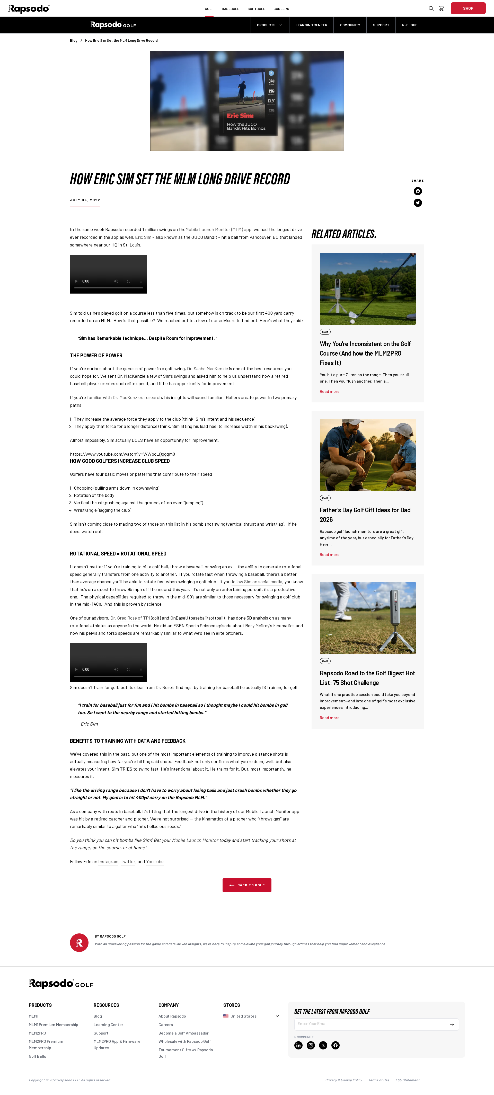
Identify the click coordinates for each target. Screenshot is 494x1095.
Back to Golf (250, 885)
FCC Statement (407, 1080)
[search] (431, 9)
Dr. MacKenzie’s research (137, 397)
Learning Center (108, 1024)
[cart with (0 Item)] (441, 9)
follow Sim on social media (257, 581)
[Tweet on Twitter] (418, 202)
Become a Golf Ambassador (183, 1032)
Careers (165, 1024)
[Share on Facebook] (418, 191)
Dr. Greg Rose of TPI (130, 618)
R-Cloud (410, 25)
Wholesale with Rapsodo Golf (184, 1041)
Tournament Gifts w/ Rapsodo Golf (185, 1052)
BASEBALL (230, 8)
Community (350, 25)
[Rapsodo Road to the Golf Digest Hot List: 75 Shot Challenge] (368, 618)
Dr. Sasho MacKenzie (207, 368)
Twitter (128, 861)
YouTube (155, 861)
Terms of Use (378, 1080)
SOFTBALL (256, 8)
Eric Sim (143, 237)
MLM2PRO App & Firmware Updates (117, 1044)
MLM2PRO (37, 1032)
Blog (73, 40)
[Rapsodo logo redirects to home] (29, 8)
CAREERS (281, 8)
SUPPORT (381, 25)
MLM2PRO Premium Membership (46, 1044)
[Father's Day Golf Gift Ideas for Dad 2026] (368, 455)
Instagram (108, 861)
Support (101, 1032)
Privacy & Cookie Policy (343, 1080)
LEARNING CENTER (311, 25)
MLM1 (33, 1015)
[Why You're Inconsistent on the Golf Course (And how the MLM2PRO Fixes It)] (368, 289)
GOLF (209, 8)
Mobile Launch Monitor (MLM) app (218, 229)
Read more (330, 391)
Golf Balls (37, 1056)
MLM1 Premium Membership (53, 1024)
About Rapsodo (172, 1015)
